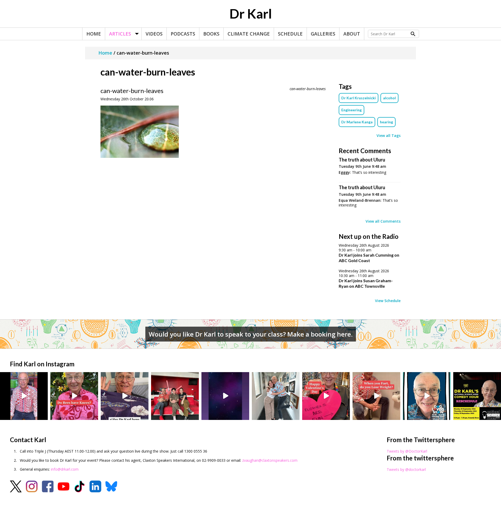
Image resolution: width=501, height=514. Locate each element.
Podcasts (183, 34)
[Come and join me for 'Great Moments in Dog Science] (427, 396)
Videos (154, 34)
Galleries (323, 34)
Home (93, 34)
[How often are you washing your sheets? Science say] (124, 396)
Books (211, 34)
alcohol (389, 98)
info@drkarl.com (65, 469)
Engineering (351, 110)
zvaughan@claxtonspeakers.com (269, 460)
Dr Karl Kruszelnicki (358, 98)
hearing (386, 122)
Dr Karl (250, 13)
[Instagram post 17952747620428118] (326, 396)
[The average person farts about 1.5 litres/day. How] (376, 396)
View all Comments (383, 221)
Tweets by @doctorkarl (406, 469)
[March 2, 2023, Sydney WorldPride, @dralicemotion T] (175, 396)
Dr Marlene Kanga (357, 122)
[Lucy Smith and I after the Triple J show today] (276, 396)
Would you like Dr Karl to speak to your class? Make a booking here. (251, 334)
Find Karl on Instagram (42, 364)
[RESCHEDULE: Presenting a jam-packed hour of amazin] (477, 396)
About (351, 34)
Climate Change (249, 34)
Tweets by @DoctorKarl (407, 451)
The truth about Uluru (362, 160)
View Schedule (388, 300)
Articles (120, 34)
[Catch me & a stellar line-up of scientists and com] (24, 396)
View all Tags (389, 135)
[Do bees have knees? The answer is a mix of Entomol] (74, 396)
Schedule (290, 34)
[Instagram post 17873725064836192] (225, 396)
